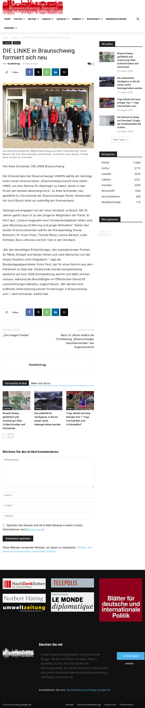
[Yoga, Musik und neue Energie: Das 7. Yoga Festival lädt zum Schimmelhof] (80, 400)
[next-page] (11, 435)
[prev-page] (5, 435)
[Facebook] (29, 72)
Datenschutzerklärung (89, 704)
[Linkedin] (55, 72)
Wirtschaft (93, 19)
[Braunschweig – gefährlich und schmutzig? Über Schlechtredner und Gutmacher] (16, 400)
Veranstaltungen (116, 19)
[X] (38, 72)
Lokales (46, 19)
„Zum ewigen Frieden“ (16, 335)
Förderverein (126, 704)
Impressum (110, 704)
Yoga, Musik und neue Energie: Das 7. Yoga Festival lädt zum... (128, 102)
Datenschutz (35, 529)
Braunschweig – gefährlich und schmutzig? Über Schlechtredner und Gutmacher (14, 421)
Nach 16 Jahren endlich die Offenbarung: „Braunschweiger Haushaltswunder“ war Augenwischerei (75, 341)
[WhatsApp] (47, 72)
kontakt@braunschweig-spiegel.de (88, 690)
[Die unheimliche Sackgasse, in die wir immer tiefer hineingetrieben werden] (48, 400)
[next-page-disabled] (107, 233)
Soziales (61, 19)
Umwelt (76, 19)
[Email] (64, 72)
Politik (18, 19)
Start (7, 19)
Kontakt (9, 28)
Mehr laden (119, 139)
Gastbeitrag (14, 63)
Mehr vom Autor (41, 383)
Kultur (32, 19)
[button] (137, 19)
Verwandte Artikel (16, 383)
